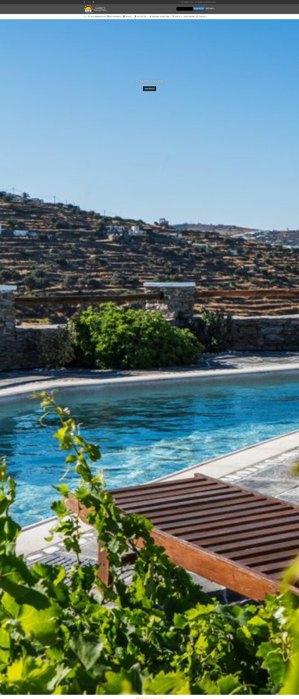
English (211, 8)
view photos (149, 89)
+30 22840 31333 (187, 2)
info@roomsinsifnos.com (206, 2)
